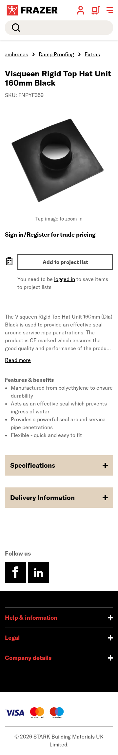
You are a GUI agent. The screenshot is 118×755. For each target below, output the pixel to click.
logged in (64, 279)
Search (15, 27)
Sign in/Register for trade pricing (50, 234)
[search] (59, 27)
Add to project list (65, 262)
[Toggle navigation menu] (110, 10)
